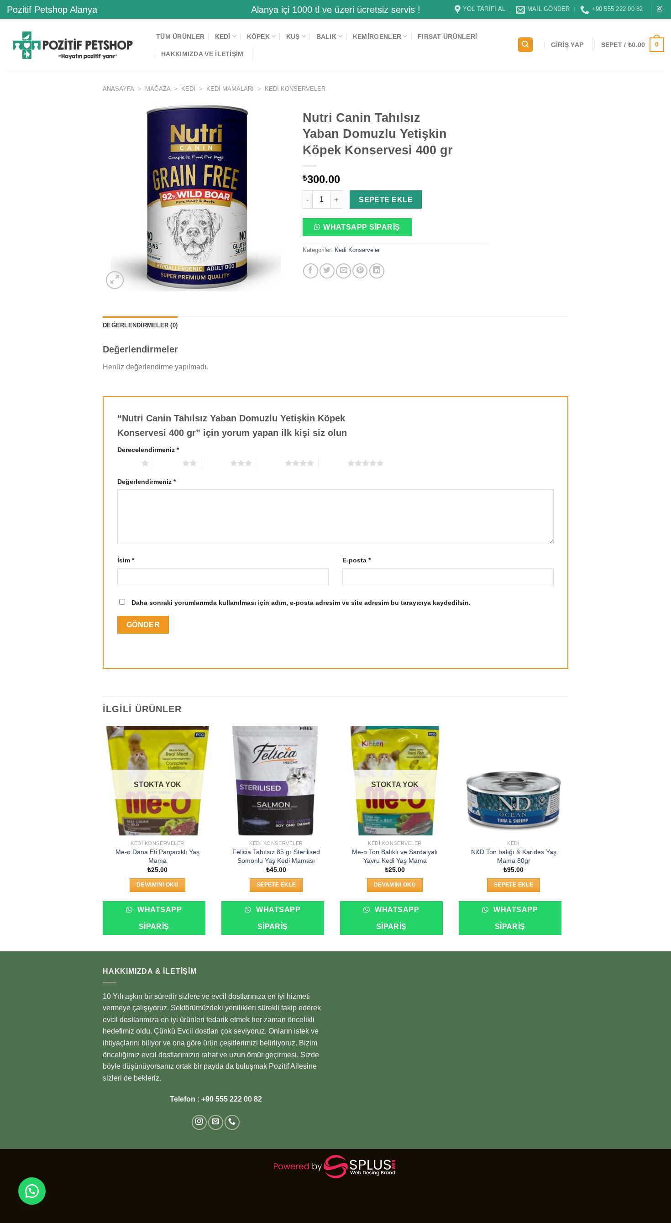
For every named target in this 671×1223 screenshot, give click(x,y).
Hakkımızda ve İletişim (202, 54)
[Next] (568, 837)
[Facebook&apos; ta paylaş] (310, 270)
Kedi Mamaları (230, 88)
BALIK (326, 36)
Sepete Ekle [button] (276, 884)
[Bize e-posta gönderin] (215, 1122)
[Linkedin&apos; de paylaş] (376, 270)
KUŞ (293, 36)
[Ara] (525, 44)
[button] (361, 230)
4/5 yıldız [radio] (270, 463)
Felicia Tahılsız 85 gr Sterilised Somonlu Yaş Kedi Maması (276, 856)
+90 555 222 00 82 (231, 1099)
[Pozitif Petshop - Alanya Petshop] (74, 44)
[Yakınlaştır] (115, 280)
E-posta (356, 560)
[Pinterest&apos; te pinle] (359, 270)
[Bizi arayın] (232, 1122)
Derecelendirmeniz (148, 449)
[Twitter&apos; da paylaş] (327, 270)
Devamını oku (157, 884)
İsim (125, 560)
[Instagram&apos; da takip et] (659, 9)
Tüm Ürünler (180, 36)
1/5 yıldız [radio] (127, 463)
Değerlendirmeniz (146, 481)
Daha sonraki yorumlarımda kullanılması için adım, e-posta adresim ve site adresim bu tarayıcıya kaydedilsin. (301, 602)
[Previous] (103, 837)
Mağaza (158, 88)
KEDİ (223, 36)
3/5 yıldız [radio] (215, 463)
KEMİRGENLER (377, 36)
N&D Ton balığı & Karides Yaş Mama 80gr (513, 856)
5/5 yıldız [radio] (333, 463)
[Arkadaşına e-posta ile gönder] (343, 270)
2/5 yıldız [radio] (167, 463)
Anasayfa (118, 88)
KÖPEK (258, 36)
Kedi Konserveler (295, 88)
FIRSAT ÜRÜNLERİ (447, 36)
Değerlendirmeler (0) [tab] (140, 325)
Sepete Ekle (386, 200)
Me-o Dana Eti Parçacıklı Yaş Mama (157, 856)
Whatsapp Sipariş (361, 227)
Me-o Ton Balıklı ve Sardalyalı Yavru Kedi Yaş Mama (395, 856)
